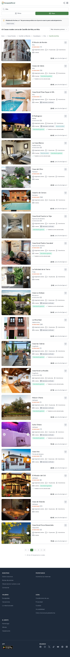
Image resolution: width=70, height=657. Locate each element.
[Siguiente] (28, 50)
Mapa (53, 13)
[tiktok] (53, 647)
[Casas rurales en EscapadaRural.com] (8, 3)
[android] (7, 647)
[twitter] (49, 647)
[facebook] (40, 647)
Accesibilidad (40, 609)
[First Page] (25, 550)
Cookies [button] (38, 606)
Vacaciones (6, 602)
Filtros (19, 13)
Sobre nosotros (7, 577)
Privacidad (39, 602)
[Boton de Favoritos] (65, 42)
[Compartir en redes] (64, 3)
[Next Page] (41, 550)
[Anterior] (4, 50)
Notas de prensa (7, 580)
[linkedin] (67, 647)
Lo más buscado (7, 606)
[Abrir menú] (67, 3)
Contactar (5, 588)
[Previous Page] (28, 550)
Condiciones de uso (42, 598)
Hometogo (5, 624)
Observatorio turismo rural (11, 584)
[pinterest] (62, 647)
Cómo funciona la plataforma (45, 613)
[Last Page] (44, 550)
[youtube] (58, 647)
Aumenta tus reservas (43, 577)
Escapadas (6, 598)
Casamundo (6, 631)
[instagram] (45, 647)
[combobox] (35, 9)
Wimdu (4, 627)
